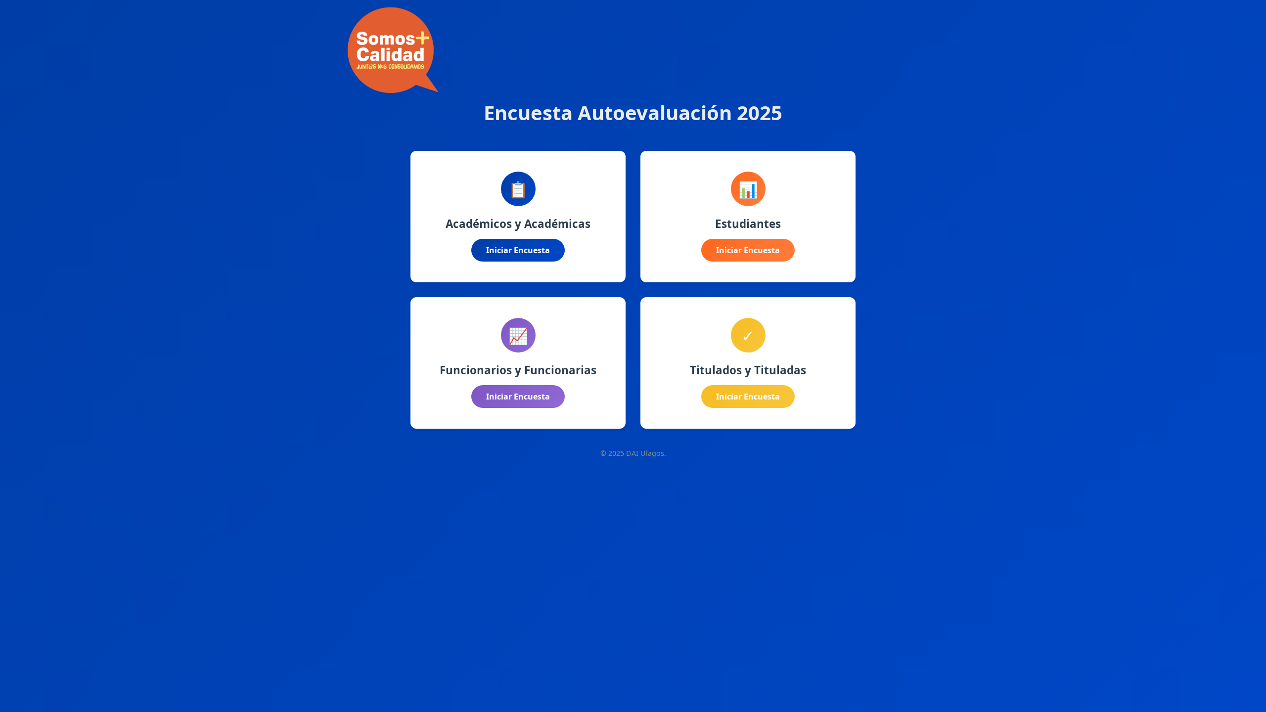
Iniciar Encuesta (518, 250)
